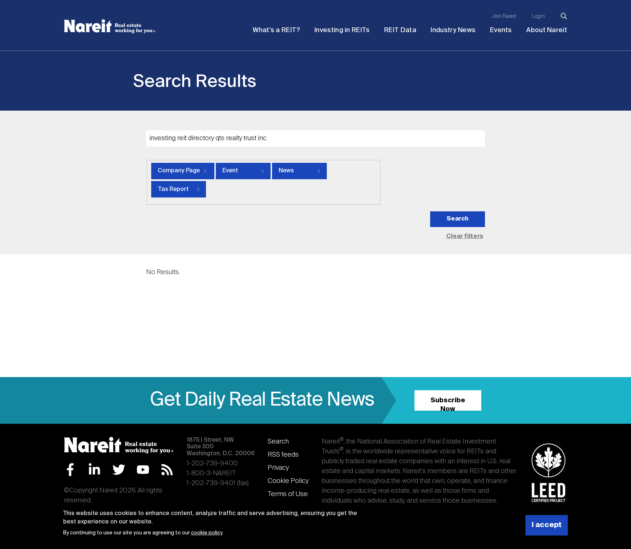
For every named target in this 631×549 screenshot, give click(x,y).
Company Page (179, 171)
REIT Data (400, 30)
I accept (547, 525)
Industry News (453, 30)
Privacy (278, 468)
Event (230, 171)
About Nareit (546, 30)
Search (278, 441)
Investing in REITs (342, 30)
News (286, 171)
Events (501, 30)
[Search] (564, 16)
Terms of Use (288, 494)
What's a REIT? (276, 30)
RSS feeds (283, 455)
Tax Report (173, 189)
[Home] (109, 26)
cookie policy (206, 532)
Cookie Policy (288, 481)
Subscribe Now (448, 404)
